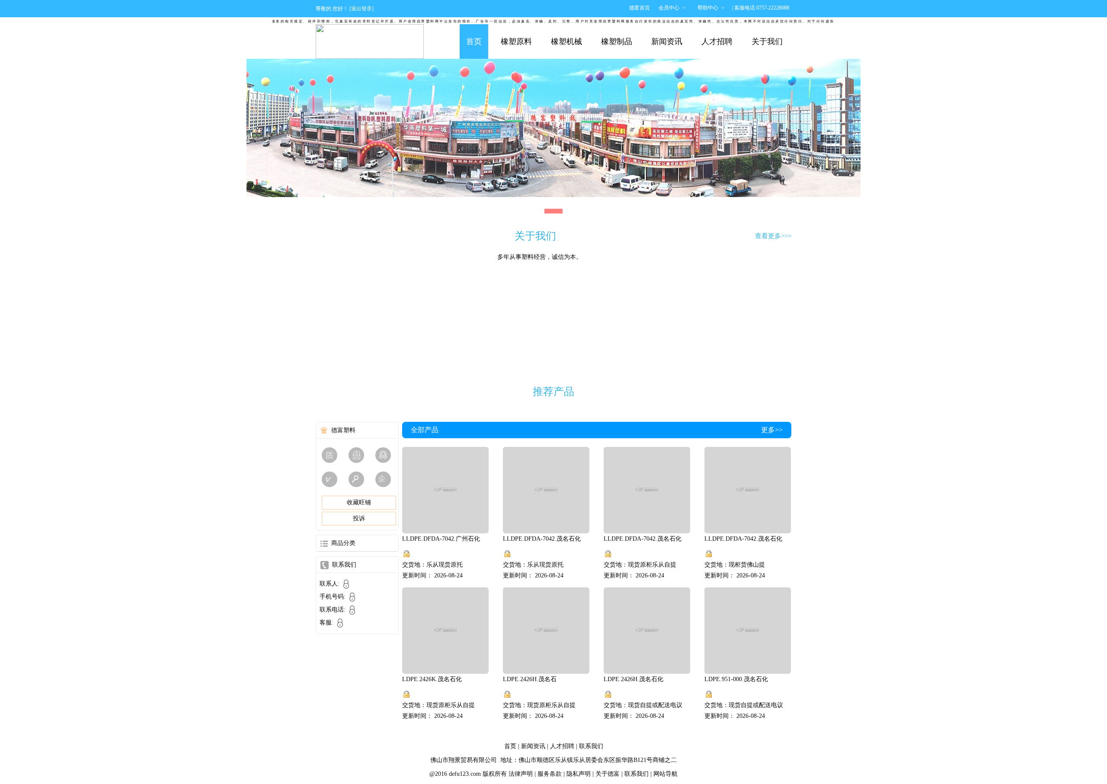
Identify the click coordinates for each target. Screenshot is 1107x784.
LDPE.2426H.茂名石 (530, 679)
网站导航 (665, 774)
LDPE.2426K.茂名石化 (432, 679)
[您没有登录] (406, 554)
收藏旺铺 (359, 502)
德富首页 (639, 8)
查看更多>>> (773, 236)
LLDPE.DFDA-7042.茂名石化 (542, 538)
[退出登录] (361, 9)
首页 (474, 41)
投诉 (359, 518)
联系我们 (591, 746)
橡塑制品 (616, 41)
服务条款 (550, 774)
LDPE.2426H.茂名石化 (633, 679)
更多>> (772, 429)
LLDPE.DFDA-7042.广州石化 (441, 538)
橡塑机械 (566, 41)
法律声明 (521, 774)
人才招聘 (717, 41)
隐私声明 (578, 774)
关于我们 (767, 41)
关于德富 (607, 774)
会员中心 (669, 8)
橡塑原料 (516, 41)
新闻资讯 (666, 41)
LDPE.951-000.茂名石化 (736, 679)
